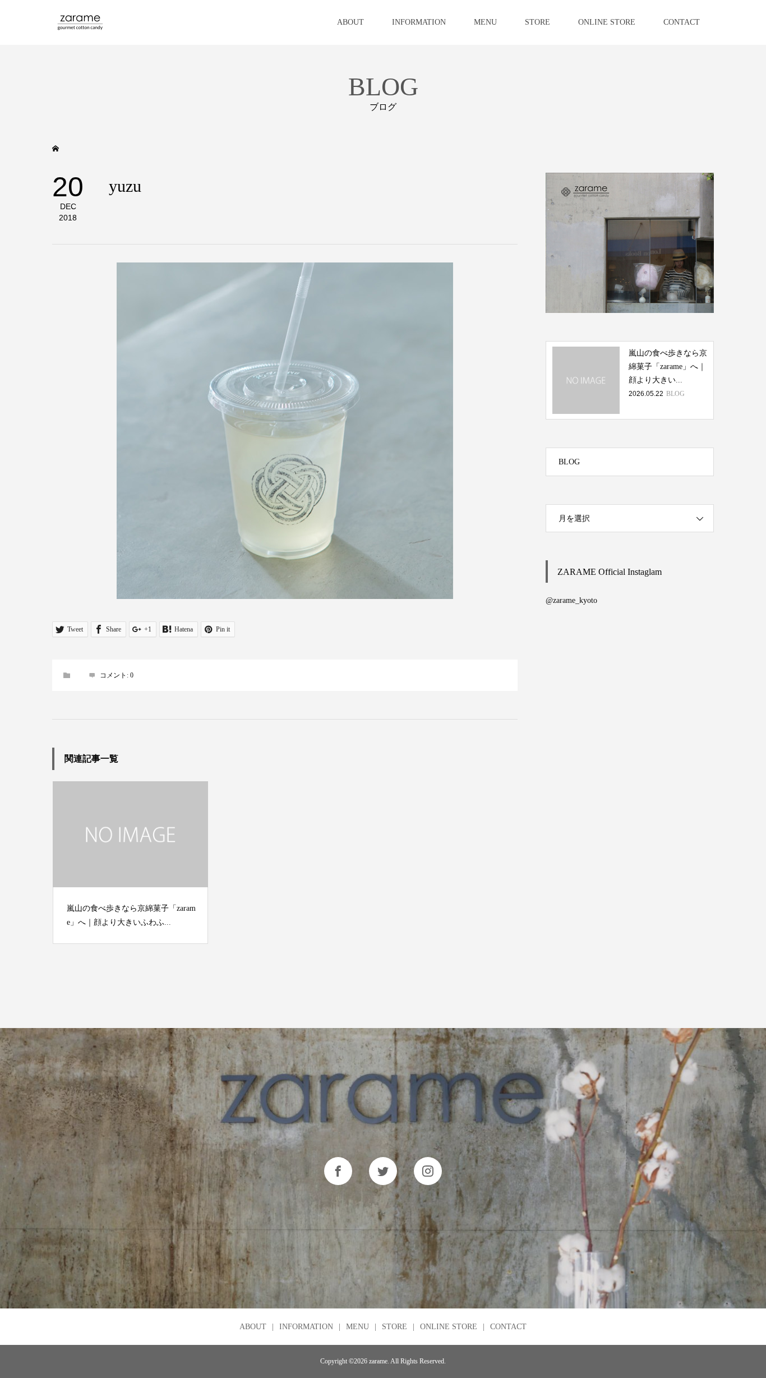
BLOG (569, 462)
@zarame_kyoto (571, 600)
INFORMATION (419, 22)
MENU (485, 22)
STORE (537, 22)
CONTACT (681, 22)
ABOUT (350, 22)
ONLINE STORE (606, 22)
